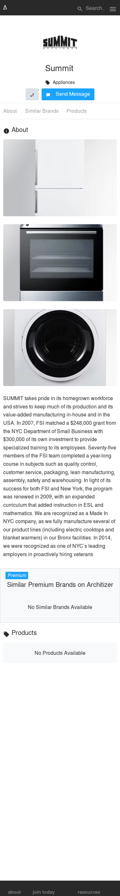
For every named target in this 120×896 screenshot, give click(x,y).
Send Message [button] (68, 93)
